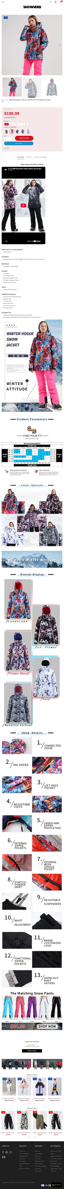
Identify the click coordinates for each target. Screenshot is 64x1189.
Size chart (6, 148)
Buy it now (19, 143)
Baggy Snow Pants (55, 1156)
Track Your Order (24, 1153)
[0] (61, 2)
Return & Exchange (41, 157)
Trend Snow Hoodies (56, 1158)
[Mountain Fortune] (6, 131)
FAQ (20, 1166)
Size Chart (38, 1158)
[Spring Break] (22, 131)
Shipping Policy (23, 1156)
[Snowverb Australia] (32, 7)
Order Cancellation (24, 1163)
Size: (6, 121)
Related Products (32, 1075)
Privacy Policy (39, 1163)
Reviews (29, 157)
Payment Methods (24, 1168)
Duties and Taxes (39, 1161)
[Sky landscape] (12, 131)
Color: (10, 127)
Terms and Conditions (41, 1166)
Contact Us (22, 1151)
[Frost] (28, 131)
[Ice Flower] (17, 131)
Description (20, 157)
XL (25, 124)
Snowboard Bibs (54, 1166)
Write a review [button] (32, 1050)
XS (6, 124)
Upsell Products (32, 1108)
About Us (37, 1151)
